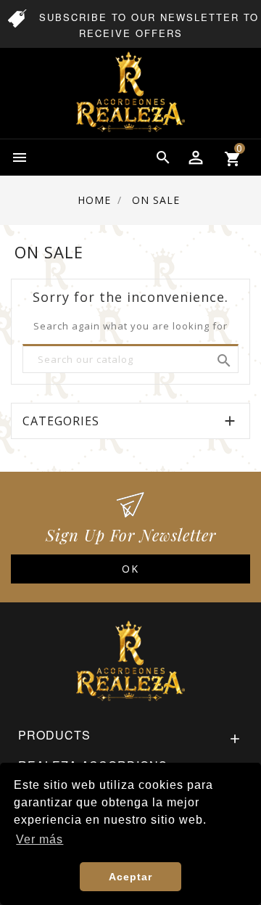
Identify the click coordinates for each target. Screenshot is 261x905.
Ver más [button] (39, 839)
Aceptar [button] (130, 877)
